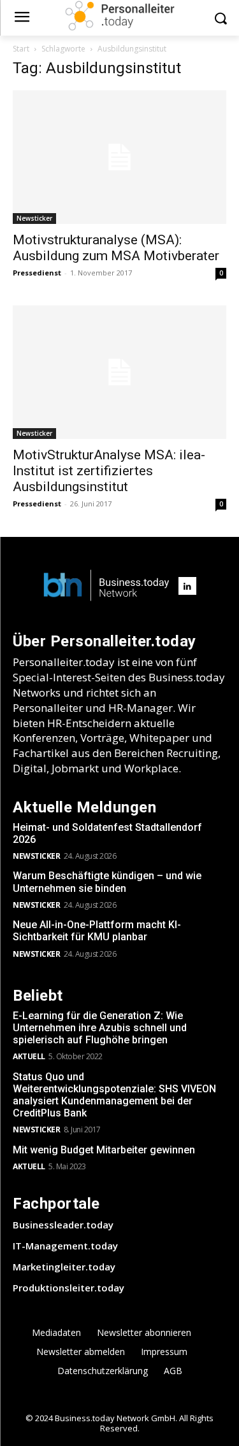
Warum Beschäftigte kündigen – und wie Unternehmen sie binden (107, 882)
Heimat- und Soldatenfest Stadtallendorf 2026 (107, 833)
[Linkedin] (187, 586)
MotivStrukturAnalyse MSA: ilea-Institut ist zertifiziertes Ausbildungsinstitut (109, 470)
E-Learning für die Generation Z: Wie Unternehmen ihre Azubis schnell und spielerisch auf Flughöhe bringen (100, 1028)
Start (21, 48)
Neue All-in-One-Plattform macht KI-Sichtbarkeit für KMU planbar (97, 931)
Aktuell (29, 1056)
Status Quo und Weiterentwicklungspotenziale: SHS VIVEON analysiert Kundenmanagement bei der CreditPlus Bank (114, 1095)
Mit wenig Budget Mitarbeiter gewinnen (104, 1150)
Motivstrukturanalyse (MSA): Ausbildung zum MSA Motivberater (116, 247)
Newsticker (34, 218)
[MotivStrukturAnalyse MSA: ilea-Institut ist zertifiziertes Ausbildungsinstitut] (119, 372)
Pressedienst (37, 272)
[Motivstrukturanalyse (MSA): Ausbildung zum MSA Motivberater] (119, 157)
